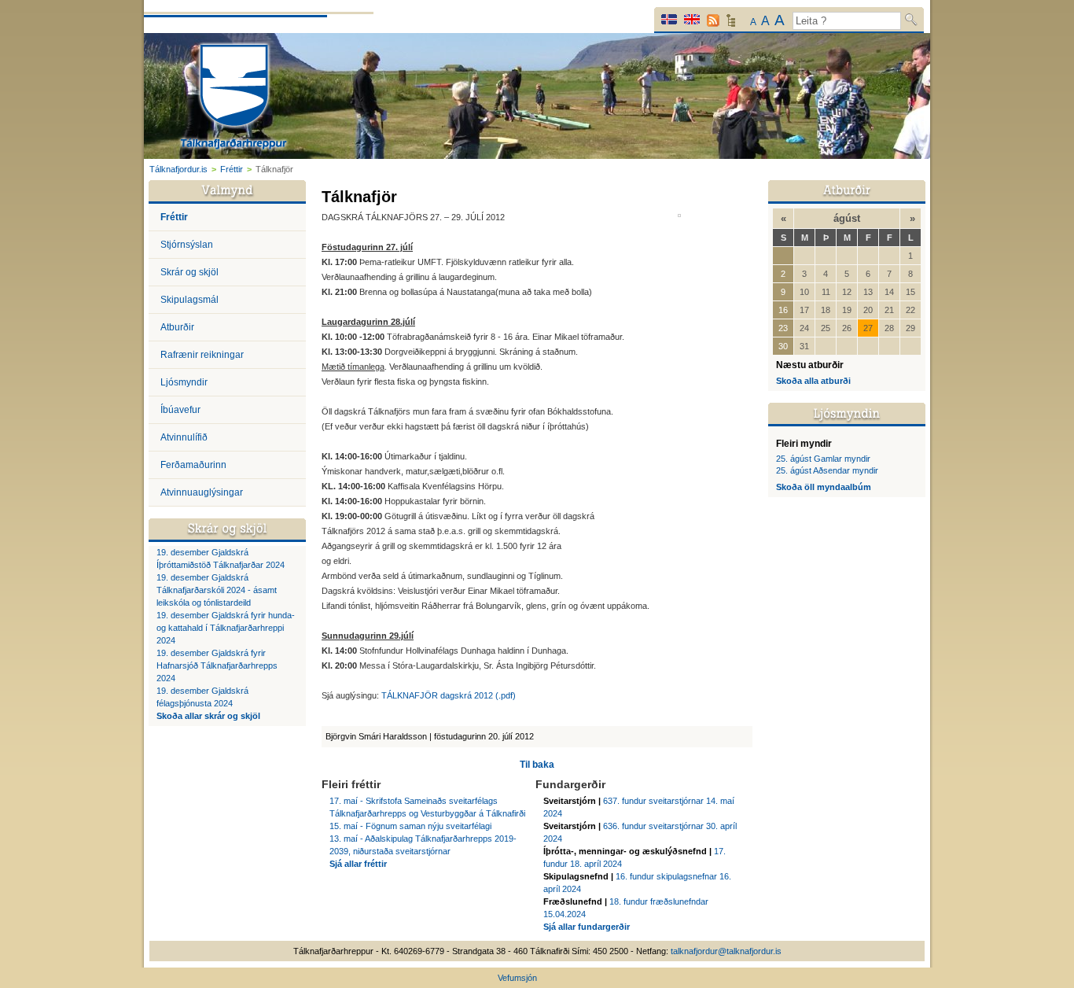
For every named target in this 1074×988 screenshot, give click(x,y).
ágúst (846, 218)
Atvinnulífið (184, 437)
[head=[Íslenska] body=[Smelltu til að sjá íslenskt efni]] (669, 19)
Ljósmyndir (184, 382)
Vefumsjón (517, 977)
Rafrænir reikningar (202, 354)
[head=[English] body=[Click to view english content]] (692, 19)
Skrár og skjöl (189, 272)
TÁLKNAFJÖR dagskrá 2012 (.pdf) (448, 695)
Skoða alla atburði (813, 380)
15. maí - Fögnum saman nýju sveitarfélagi (410, 826)
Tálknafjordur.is (178, 169)
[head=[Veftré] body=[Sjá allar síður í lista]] (730, 24)
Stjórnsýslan (186, 244)
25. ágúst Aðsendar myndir (827, 470)
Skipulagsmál (189, 299)
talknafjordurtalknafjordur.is (726, 951)
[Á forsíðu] (233, 99)
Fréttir (231, 169)
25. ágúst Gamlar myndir (823, 458)
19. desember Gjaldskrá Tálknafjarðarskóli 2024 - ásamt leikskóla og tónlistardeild (216, 590)
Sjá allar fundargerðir (586, 926)
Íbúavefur (180, 409)
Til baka (537, 764)
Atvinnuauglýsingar (201, 492)
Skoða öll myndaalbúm (823, 487)
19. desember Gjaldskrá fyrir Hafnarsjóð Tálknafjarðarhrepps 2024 (217, 665)
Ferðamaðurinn (193, 464)
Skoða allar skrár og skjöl (208, 716)
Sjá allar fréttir (358, 863)
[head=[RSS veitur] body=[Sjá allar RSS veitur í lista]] (713, 20)
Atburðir (177, 327)
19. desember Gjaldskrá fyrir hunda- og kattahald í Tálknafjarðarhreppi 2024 (225, 627)
